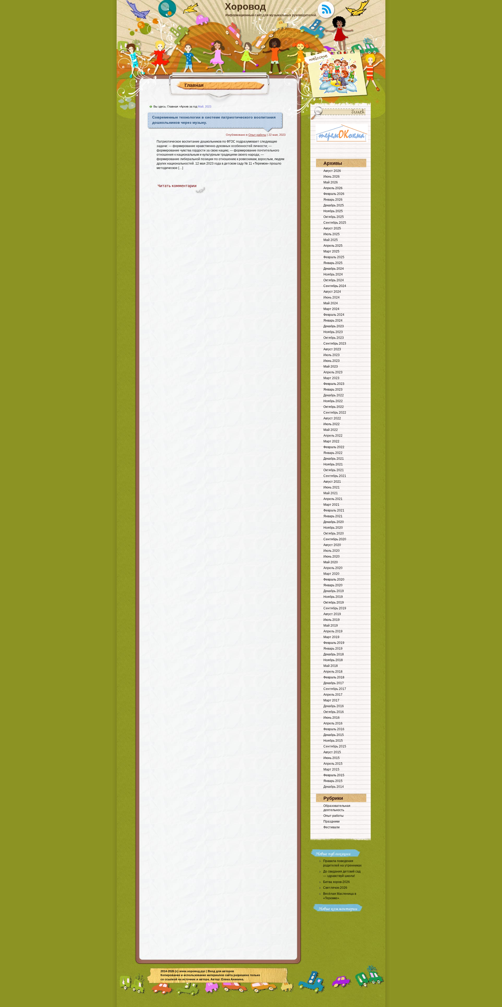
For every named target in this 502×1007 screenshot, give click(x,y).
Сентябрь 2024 (334, 286)
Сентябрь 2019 (334, 608)
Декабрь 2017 (333, 683)
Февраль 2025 (333, 257)
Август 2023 (332, 349)
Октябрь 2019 (333, 602)
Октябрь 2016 (333, 712)
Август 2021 (332, 481)
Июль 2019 (331, 620)
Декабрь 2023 (333, 326)
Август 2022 (332, 418)
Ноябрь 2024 (333, 274)
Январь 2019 (333, 648)
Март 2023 (331, 378)
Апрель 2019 (333, 631)
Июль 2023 (331, 355)
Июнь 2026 (331, 176)
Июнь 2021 (331, 487)
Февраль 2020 (333, 579)
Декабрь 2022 (333, 395)
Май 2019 (330, 625)
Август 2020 (332, 545)
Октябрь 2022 (333, 407)
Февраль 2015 (333, 775)
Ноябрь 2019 (333, 597)
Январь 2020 (333, 585)
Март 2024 (331, 309)
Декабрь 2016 (333, 706)
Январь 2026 (333, 199)
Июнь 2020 (331, 556)
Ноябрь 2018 (333, 660)
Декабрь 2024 (333, 269)
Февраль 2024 (333, 315)
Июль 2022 (331, 424)
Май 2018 (330, 666)
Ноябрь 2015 (333, 740)
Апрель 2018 (333, 671)
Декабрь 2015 (333, 735)
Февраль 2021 (333, 510)
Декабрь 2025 (333, 205)
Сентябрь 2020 (334, 539)
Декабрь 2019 (333, 591)
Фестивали (331, 827)
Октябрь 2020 (333, 533)
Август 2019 (332, 614)
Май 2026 (330, 182)
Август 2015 (332, 752)
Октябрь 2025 (333, 217)
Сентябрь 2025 (334, 222)
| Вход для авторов (220, 971)
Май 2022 (330, 430)
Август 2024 (332, 292)
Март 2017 (331, 700)
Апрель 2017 (333, 694)
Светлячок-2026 (335, 888)
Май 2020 (330, 562)
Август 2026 (332, 171)
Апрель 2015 (333, 764)
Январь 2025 (333, 263)
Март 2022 (331, 441)
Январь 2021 (333, 516)
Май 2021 (330, 493)
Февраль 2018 (333, 677)
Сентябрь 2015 (334, 746)
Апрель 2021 (333, 499)
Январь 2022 (333, 453)
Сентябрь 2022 (334, 412)
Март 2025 (331, 251)
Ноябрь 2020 (333, 528)
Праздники (331, 821)
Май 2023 (330, 366)
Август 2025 (332, 228)
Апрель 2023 (333, 372)
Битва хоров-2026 (336, 882)
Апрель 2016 (333, 723)
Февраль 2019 (333, 643)
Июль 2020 (331, 551)
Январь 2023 (333, 389)
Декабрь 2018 (333, 654)
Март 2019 (331, 637)
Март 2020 (331, 574)
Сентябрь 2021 (334, 476)
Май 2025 (330, 240)
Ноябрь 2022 (333, 401)
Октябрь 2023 (333, 338)
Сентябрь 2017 (334, 689)
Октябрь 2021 (333, 470)
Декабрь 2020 (333, 522)
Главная (194, 85)
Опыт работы (257, 134)
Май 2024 (330, 303)
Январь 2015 (333, 781)
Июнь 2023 (331, 361)
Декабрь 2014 (333, 787)
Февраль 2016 (333, 729)
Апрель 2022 (333, 435)
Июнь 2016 (331, 717)
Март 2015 (331, 769)
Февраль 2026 (333, 194)
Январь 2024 (333, 320)
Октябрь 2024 (333, 280)
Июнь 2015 (331, 758)
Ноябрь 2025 (333, 211)
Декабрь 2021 (333, 458)
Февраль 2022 (333, 447)
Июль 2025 (331, 234)
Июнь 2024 (331, 297)
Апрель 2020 (333, 568)
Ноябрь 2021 (333, 464)
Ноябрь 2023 (333, 332)
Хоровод (245, 6)
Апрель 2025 (333, 245)
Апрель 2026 (333, 188)
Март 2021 (331, 505)
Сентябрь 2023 (334, 343)
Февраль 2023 (333, 384)
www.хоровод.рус (192, 971)
